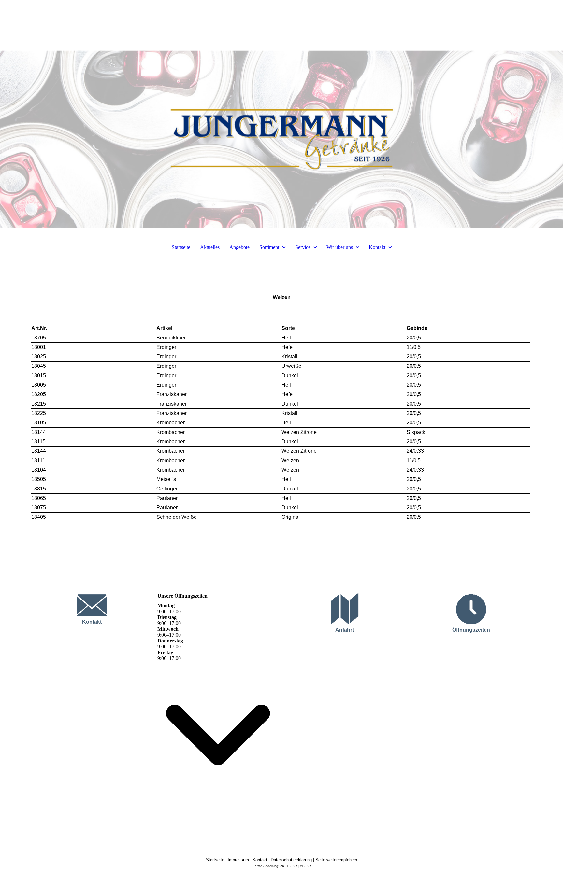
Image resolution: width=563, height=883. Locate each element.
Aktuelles (210, 247)
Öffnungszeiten (471, 630)
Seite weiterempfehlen (336, 859)
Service (302, 247)
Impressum (238, 859)
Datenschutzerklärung (291, 859)
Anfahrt (344, 630)
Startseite (181, 247)
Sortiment (269, 247)
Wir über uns (339, 247)
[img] (281, 114)
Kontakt (377, 247)
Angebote (239, 247)
